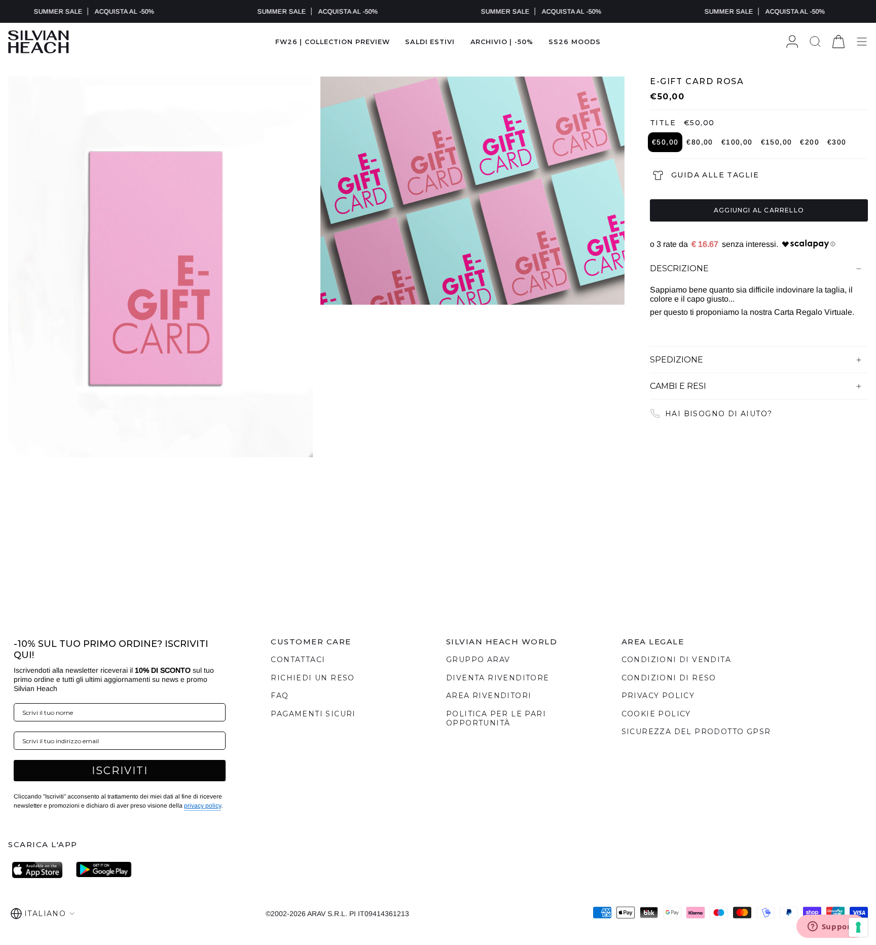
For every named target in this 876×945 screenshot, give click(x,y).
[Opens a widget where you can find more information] (831, 927)
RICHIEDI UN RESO (312, 677)
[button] (429, 42)
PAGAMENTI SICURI (313, 713)
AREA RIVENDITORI (488, 695)
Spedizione (676, 360)
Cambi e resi (678, 386)
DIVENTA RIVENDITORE (498, 677)
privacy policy (202, 805)
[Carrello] (838, 42)
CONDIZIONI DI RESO (669, 677)
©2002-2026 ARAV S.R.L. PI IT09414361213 (337, 914)
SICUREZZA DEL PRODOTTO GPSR (696, 731)
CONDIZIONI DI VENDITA (676, 659)
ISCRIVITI (120, 771)
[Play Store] (104, 870)
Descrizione (679, 268)
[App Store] (40, 870)
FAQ (279, 695)
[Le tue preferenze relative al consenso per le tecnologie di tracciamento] (858, 927)
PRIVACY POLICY (658, 695)
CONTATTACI (298, 659)
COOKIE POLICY (656, 713)
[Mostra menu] (861, 42)
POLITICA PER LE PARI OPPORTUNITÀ (496, 718)
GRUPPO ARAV (478, 659)
